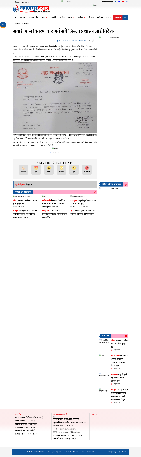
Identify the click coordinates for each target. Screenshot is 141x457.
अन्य (108, 17)
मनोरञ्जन (100, 17)
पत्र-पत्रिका (25, 24)
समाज (70, 17)
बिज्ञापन (82, 452)
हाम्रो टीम (75, 452)
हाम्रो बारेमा (68, 452)
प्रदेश (43, 17)
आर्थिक (62, 17)
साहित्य (80, 17)
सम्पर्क (60, 452)
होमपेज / (17, 24)
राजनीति (53, 17)
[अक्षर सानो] (90, 41)
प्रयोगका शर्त (90, 452)
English (118, 17)
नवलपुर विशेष (33, 17)
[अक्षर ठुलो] (93, 41)
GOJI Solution (122, 452)
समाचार (22, 17)
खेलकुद (91, 17)
